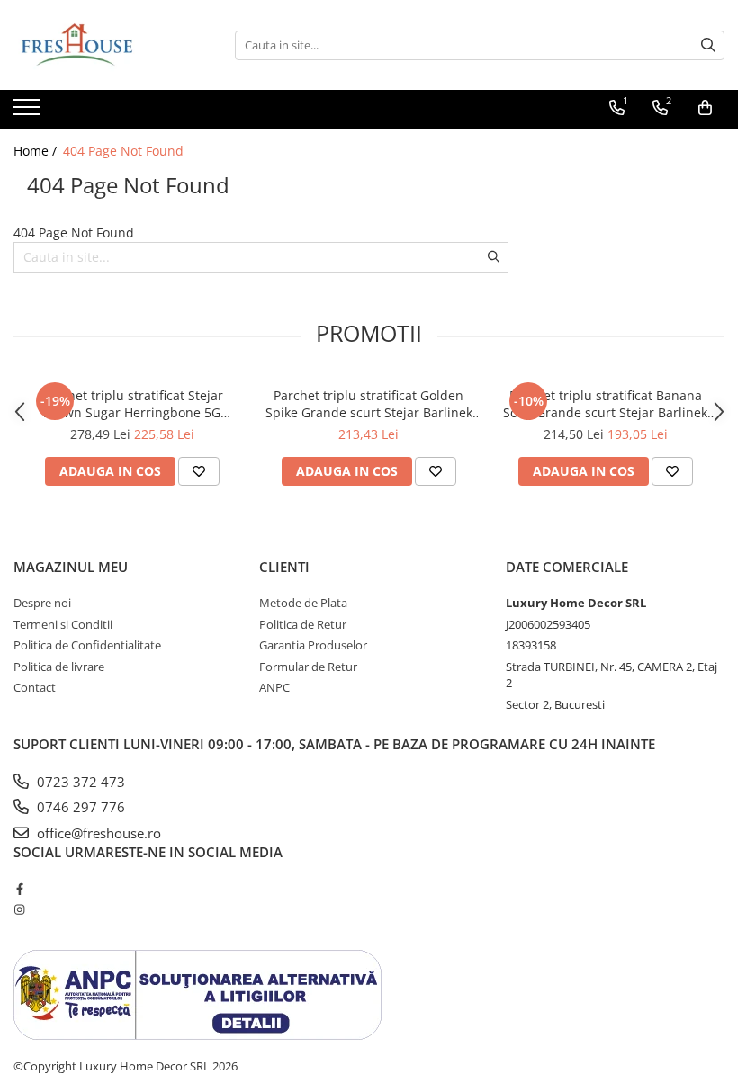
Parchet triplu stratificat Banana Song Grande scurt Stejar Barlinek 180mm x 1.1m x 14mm (605, 404)
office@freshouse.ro (97, 833)
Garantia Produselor (313, 645)
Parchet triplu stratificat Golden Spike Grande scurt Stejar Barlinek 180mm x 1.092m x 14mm (369, 404)
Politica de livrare (59, 666)
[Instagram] (19, 909)
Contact (35, 687)
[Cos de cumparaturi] (705, 108)
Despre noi (42, 603)
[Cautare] (708, 45)
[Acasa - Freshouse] (104, 44)
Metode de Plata (303, 603)
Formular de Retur (308, 666)
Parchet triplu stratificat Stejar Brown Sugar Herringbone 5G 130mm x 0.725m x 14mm (132, 404)
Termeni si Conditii (63, 624)
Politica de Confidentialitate (87, 645)
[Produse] (29, 112)
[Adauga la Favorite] (199, 471)
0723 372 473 (79, 782)
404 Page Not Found (123, 150)
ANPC (274, 687)
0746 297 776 (79, 807)
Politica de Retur (302, 624)
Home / (37, 150)
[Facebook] (19, 889)
